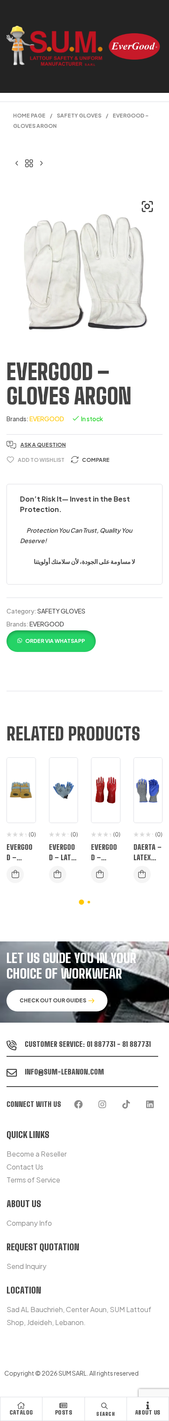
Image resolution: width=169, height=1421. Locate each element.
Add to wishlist (41, 460)
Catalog (21, 1412)
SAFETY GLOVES (79, 115)
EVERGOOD (46, 419)
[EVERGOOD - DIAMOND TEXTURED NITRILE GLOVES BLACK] (17, 162)
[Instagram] (102, 1104)
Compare (96, 460)
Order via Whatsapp (55, 641)
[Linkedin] (150, 1104)
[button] (147, 206)
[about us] (148, 1405)
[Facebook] (78, 1104)
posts (63, 1412)
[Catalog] (21, 1405)
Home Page (29, 115)
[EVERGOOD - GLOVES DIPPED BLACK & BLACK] (41, 162)
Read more (15, 874)
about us (147, 1412)
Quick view (22, 807)
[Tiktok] (126, 1104)
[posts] (63, 1405)
